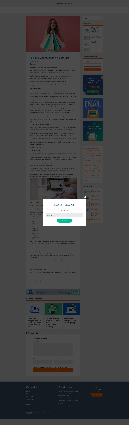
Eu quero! (64, 220)
